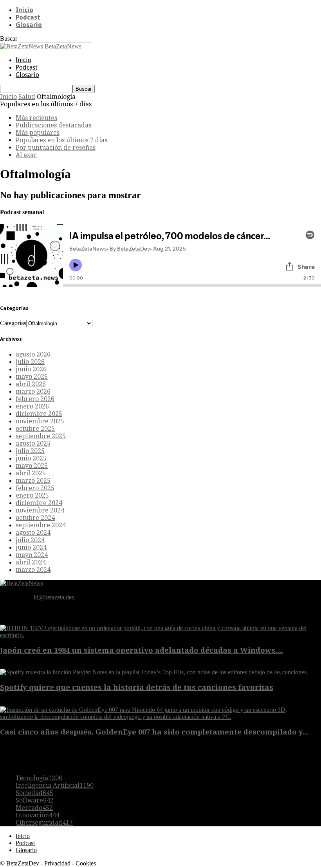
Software (35, 800)
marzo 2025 (33, 480)
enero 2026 (32, 406)
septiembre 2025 (41, 436)
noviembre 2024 (40, 510)
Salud (26, 96)
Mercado (34, 807)
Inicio (24, 10)
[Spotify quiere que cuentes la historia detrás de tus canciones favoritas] (154, 672)
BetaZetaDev (22, 863)
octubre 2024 (35, 517)
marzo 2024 (33, 569)
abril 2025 (31, 473)
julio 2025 (30, 451)
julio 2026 (30, 361)
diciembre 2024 (39, 503)
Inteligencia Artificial (55, 785)
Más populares (38, 132)
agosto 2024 (33, 532)
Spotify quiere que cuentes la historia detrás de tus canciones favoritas (136, 687)
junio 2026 (31, 369)
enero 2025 (32, 495)
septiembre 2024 (41, 525)
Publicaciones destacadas (53, 125)
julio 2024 (30, 540)
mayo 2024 (32, 555)
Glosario (29, 25)
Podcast (28, 17)
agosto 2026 (33, 354)
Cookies (86, 863)
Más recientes (36, 118)
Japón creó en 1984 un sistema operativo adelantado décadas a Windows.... (141, 650)
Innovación (38, 815)
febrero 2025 (35, 488)
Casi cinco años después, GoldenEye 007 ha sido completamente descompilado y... (154, 732)
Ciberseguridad (44, 822)
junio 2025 (31, 458)
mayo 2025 (32, 465)
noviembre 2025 (40, 421)
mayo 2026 (32, 376)
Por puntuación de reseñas (56, 147)
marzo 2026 (33, 391)
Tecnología (39, 778)
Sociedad (34, 793)
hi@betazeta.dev (54, 597)
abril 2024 (31, 562)
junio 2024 (31, 547)
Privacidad (57, 863)
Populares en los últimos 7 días (61, 140)
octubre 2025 (35, 428)
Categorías (13, 323)
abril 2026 (31, 384)
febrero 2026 (35, 399)
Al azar (26, 155)
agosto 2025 (33, 443)
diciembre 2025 (39, 413)
